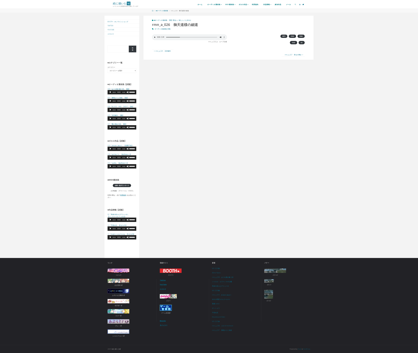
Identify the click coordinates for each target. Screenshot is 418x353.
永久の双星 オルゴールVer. (221, 299)
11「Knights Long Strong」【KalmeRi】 (121, 234)
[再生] (110, 92)
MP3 (283, 36)
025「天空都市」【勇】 (116, 115)
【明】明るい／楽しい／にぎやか (179, 20)
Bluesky (163, 321)
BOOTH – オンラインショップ (118, 22)
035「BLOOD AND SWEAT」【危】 (121, 106)
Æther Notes (216, 273)
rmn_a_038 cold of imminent (222, 326)
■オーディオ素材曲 (162, 11)
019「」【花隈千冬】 (120, 145)
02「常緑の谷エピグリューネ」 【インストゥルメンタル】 (118, 215)
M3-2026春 (216, 290)
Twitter (110, 26)
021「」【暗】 (117, 124)
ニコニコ (111, 34)
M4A (301, 36)
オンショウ (216, 308)
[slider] (132, 92)
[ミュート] (128, 92)
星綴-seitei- (216, 304)
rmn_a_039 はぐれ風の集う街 (222, 277)
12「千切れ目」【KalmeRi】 (117, 225)
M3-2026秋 (216, 268)
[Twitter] (303, 4)
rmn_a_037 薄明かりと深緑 (222, 330)
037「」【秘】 (118, 98)
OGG (292, 36)
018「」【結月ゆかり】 (119, 154)
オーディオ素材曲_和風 (162, 29)
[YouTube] (300, 4)
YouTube (111, 30)
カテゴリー (111, 67)
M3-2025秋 (216, 321)
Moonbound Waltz (218, 317)
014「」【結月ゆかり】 (118, 163)
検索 (132, 49)
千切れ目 (215, 313)
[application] (122, 92)
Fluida (299, 349)
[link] (295, 4)
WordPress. (306, 349)
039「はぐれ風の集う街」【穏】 (119, 89)
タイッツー (163, 325)
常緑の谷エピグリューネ (220, 286)
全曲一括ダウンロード (122, 185)
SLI (302, 43)
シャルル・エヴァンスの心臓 (222, 282)
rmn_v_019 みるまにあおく (222, 295)
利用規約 (123, 195)
